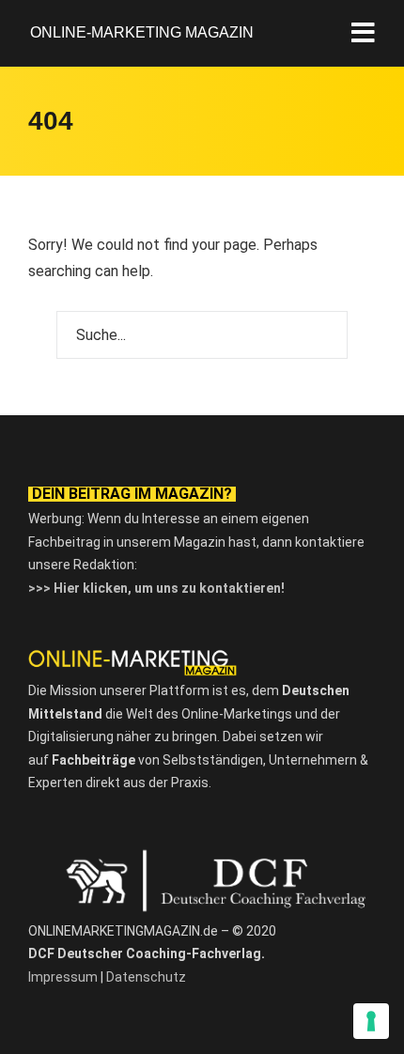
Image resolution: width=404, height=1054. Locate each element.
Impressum (63, 976)
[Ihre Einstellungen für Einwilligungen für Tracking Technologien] (371, 1021)
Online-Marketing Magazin (142, 32)
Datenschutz (146, 976)
